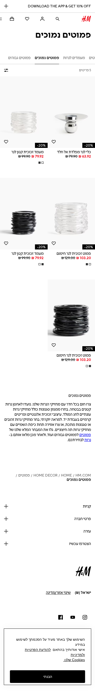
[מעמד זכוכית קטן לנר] (24, 112)
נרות (87, 440)
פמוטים (85, 435)
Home (66, 475)
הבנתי (47, 677)
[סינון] (7, 70)
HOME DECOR (45, 475)
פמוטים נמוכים (79, 479)
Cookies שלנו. (74, 660)
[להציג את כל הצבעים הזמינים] (40, 163)
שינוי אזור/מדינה (58, 592)
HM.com (83, 475)
